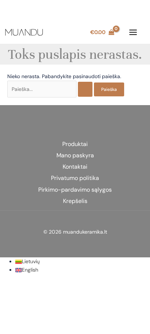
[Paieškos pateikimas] (85, 89)
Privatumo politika (75, 178)
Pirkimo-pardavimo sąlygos (75, 189)
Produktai (75, 144)
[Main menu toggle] (133, 32)
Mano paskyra (75, 155)
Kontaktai (75, 166)
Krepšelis (75, 201)
